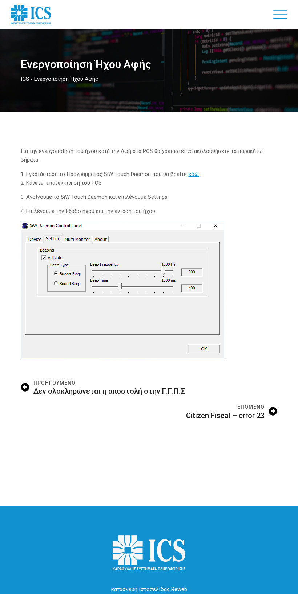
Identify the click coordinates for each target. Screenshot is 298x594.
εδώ (193, 174)
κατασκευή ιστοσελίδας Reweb (149, 589)
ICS (25, 79)
